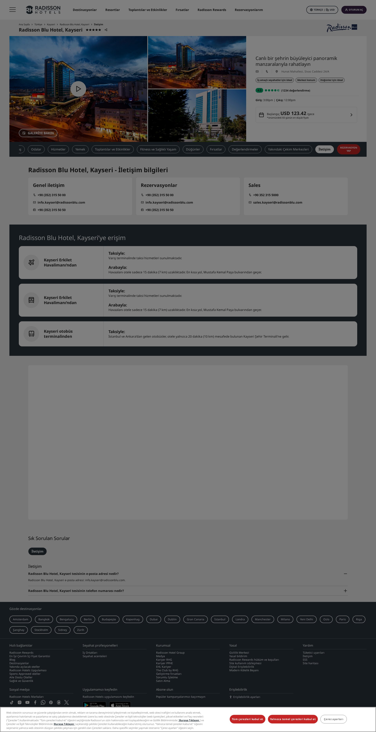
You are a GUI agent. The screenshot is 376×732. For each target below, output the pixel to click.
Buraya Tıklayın (189, 720)
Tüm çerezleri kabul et (247, 719)
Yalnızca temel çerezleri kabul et (293, 719)
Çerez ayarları (333, 719)
